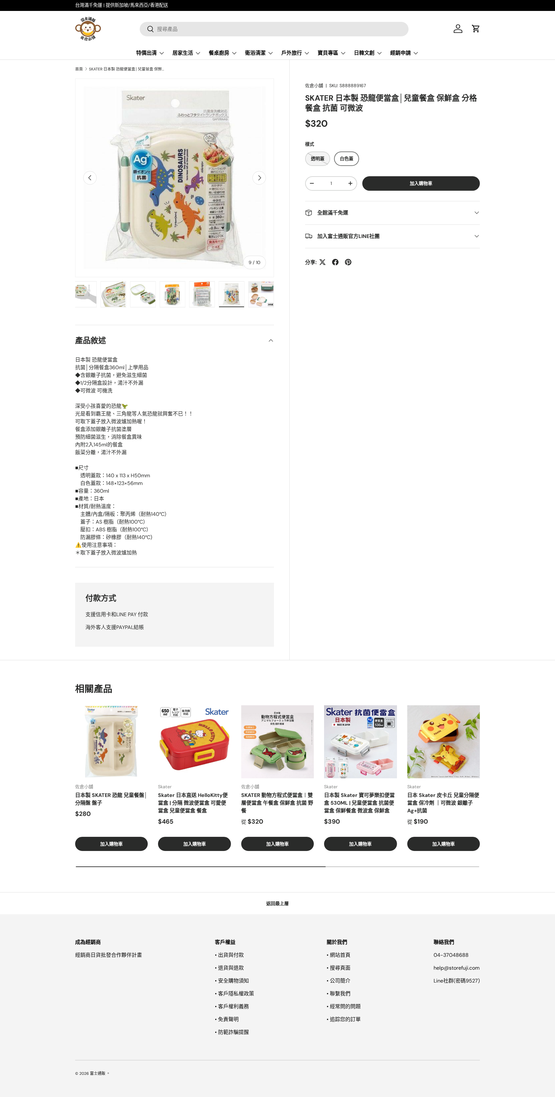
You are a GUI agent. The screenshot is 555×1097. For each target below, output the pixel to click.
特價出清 (146, 53)
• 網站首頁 (338, 955)
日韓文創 (364, 53)
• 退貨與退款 (229, 967)
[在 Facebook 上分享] (335, 262)
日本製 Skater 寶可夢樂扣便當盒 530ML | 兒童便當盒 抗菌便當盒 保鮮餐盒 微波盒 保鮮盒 (359, 803)
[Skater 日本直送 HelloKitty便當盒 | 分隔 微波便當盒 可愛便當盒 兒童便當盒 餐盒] (194, 741)
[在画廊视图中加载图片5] (113, 294)
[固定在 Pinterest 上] (348, 262)
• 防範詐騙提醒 (232, 1032)
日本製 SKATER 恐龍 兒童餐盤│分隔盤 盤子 (111, 799)
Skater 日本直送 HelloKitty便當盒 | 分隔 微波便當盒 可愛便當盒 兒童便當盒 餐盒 (193, 803)
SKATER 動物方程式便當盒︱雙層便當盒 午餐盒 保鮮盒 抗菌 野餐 (277, 803)
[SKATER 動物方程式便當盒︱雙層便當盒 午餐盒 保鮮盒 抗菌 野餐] (277, 741)
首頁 (79, 69)
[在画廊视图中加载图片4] (84, 294)
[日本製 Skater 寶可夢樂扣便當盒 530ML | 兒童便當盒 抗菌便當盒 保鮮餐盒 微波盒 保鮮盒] (360, 741)
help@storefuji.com (457, 967)
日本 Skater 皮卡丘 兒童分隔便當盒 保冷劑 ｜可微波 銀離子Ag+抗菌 (443, 803)
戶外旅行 (291, 53)
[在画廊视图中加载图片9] (231, 294)
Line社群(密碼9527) (457, 980)
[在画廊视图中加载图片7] (172, 294)
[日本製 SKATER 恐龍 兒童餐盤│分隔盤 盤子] (111, 741)
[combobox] (274, 29)
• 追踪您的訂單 (344, 1019)
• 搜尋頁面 (338, 967)
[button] (476, 29)
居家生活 (182, 53)
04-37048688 (451, 955)
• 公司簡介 (338, 980)
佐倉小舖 (314, 85)
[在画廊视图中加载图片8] (202, 294)
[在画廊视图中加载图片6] (143, 294)
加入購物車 (421, 183)
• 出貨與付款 (229, 955)
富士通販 (97, 1073)
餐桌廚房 (219, 53)
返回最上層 (277, 903)
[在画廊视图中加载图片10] (261, 294)
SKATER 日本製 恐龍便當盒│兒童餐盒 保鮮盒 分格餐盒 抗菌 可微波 (127, 69)
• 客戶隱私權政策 (234, 993)
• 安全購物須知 (232, 980)
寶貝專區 (328, 53)
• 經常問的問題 (344, 1006)
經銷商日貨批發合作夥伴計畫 (108, 955)
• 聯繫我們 (338, 993)
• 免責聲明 (227, 1019)
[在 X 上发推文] (322, 262)
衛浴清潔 (255, 53)
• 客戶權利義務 (232, 1006)
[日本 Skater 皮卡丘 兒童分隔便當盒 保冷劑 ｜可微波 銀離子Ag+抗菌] (443, 741)
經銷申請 (400, 53)
